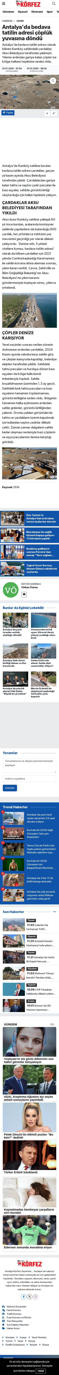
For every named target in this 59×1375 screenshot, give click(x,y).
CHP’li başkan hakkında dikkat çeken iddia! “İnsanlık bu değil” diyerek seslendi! (41, 992)
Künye (45, 1345)
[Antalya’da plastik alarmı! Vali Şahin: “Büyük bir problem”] (15, 679)
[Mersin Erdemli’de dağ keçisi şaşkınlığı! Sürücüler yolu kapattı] (43, 679)
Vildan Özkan (29, 587)
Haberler (7, 21)
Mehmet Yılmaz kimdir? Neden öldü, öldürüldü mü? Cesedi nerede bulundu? (40, 976)
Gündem (8, 11)
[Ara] (54, 4)
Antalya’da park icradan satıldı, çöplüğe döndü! (12, 632)
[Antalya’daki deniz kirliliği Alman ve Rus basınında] (15, 650)
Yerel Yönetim (39, 1337)
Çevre (20, 21)
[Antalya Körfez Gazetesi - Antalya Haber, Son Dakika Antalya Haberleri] (28, 3)
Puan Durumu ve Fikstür (19, 1317)
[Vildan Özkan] (11, 589)
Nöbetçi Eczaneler (16, 1306)
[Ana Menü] (3, 3)
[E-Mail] (24, 594)
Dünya (31, 1341)
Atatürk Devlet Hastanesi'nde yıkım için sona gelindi (41, 944)
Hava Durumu (14, 1310)
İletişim (33, 1345)
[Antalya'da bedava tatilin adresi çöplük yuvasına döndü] (29, 92)
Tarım (20, 1341)
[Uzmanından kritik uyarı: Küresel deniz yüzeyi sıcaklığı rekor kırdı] (43, 620)
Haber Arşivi (13, 1328)
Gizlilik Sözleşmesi (15, 1345)
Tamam (41, 1371)
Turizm (8, 1341)
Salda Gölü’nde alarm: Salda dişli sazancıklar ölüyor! (42, 663)
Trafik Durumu (14, 1314)
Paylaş (9, 112)
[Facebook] (23, 1296)
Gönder (10, 788)
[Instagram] (35, 1296)
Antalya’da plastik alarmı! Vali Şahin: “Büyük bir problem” (15, 691)
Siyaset (23, 11)
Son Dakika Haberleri (18, 1325)
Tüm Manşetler (15, 1321)
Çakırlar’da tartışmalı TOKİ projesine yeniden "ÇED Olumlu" (40, 927)
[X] (29, 1296)
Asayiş (31, 1001)
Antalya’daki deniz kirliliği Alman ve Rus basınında (14, 663)
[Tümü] (54, 912)
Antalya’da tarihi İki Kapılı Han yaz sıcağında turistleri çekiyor (40, 960)
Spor (50, 11)
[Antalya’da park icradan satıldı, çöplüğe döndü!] (15, 620)
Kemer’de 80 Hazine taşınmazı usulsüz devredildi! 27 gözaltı (39, 1008)
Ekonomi (37, 11)
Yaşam (31, 920)
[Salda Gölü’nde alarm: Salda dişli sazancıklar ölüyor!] (43, 650)
